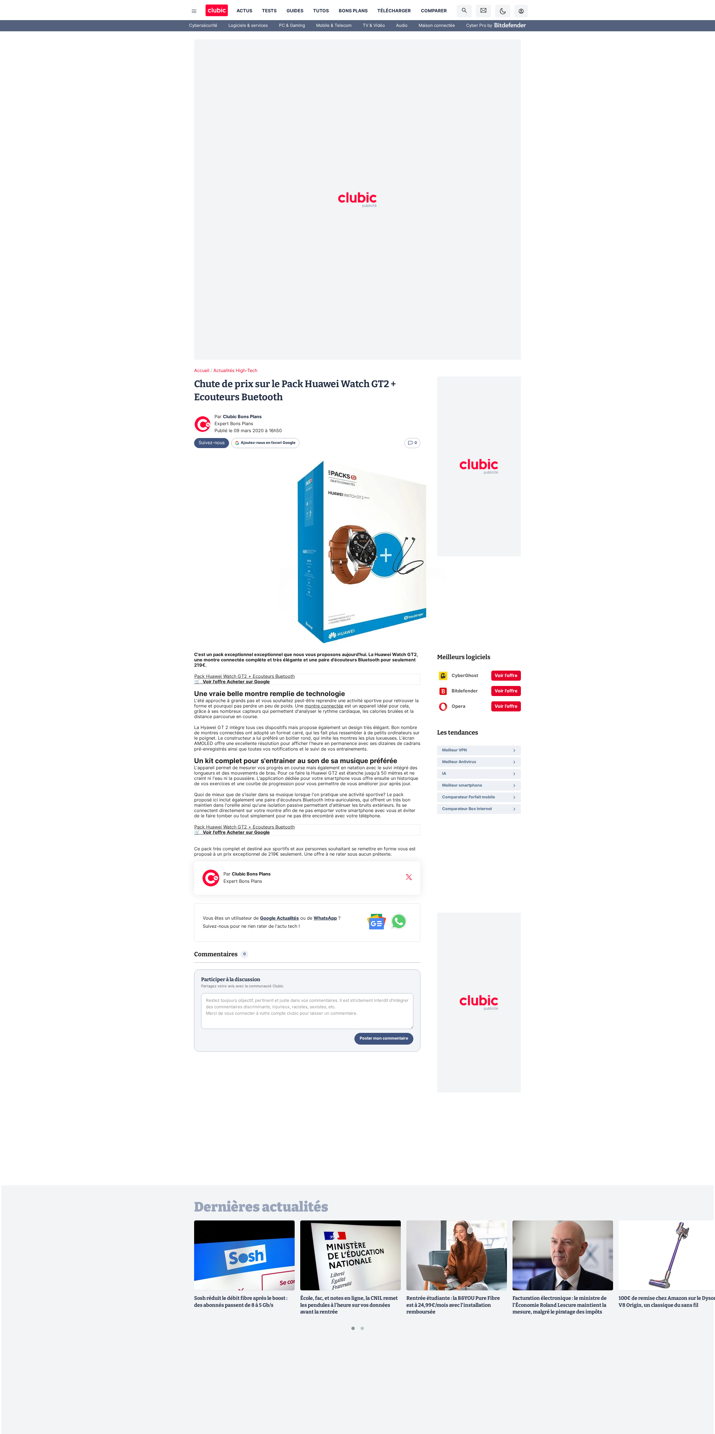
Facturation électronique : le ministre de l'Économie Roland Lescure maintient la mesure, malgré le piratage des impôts (560, 1305)
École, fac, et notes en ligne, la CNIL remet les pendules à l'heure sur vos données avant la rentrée (349, 1305)
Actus (244, 11)
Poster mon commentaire (384, 1038)
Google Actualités (279, 918)
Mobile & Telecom (334, 25)
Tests (269, 11)
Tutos (321, 11)
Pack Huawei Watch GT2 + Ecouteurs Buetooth (244, 676)
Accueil (201, 370)
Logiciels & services (248, 25)
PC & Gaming (292, 25)
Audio (401, 25)
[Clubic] (216, 11)
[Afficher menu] (194, 11)
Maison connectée (437, 25)
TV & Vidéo (374, 25)
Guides (295, 11)
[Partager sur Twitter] (701, 1404)
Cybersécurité (203, 25)
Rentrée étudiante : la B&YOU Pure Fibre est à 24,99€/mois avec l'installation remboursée (453, 1305)
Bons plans (353, 11)
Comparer (434, 11)
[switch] (502, 11)
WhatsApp (325, 918)
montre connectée (324, 706)
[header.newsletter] (483, 11)
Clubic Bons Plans (242, 417)
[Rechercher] (464, 11)
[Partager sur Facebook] (701, 1386)
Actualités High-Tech (235, 370)
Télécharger (394, 11)
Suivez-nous (212, 443)
